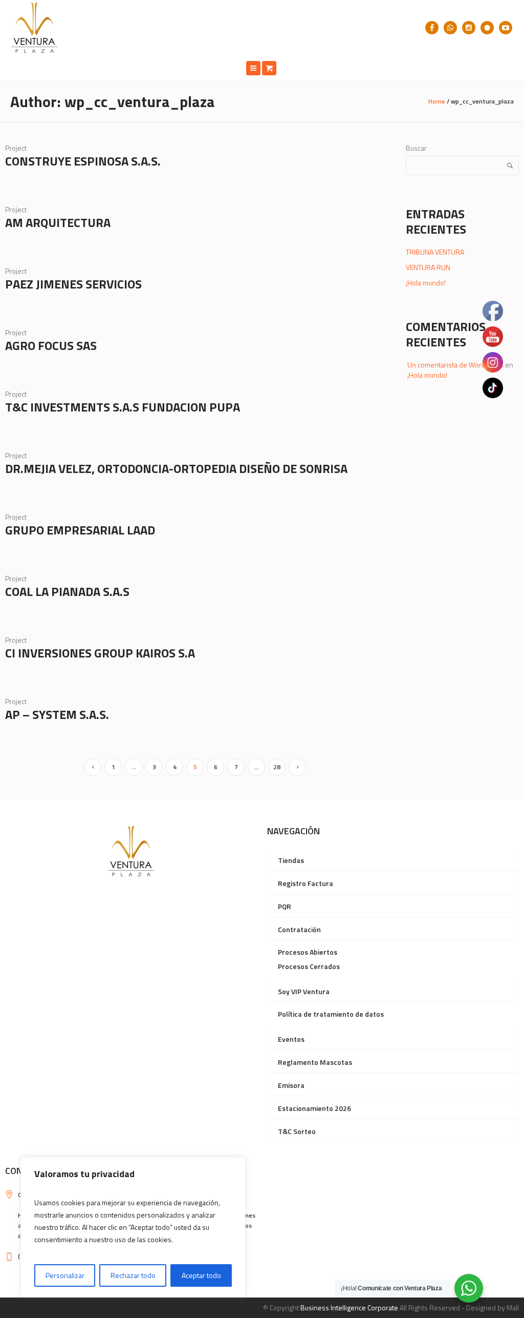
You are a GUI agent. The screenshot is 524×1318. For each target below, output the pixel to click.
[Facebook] (432, 27)
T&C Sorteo (297, 1131)
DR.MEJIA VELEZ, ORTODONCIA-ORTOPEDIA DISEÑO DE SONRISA (176, 468)
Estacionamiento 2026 (314, 1108)
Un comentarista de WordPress (455, 364)
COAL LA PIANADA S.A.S (67, 591)
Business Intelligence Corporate (349, 1307)
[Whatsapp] (450, 27)
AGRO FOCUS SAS (51, 345)
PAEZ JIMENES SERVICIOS (73, 284)
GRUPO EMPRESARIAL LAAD (80, 530)
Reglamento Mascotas (315, 1062)
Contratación (299, 929)
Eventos (291, 1039)
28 (276, 767)
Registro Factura (305, 883)
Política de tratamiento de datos (331, 1013)
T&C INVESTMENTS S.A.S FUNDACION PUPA (122, 407)
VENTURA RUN (428, 267)
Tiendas (291, 860)
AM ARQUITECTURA (58, 222)
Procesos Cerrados (309, 966)
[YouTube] (505, 27)
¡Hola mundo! (426, 282)
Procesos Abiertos (307, 951)
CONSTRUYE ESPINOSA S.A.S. (83, 161)
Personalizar (65, 1275)
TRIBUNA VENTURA (435, 251)
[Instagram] (468, 27)
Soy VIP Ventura (304, 991)
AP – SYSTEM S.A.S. (57, 714)
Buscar (416, 148)
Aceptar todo (201, 1275)
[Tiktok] (487, 27)
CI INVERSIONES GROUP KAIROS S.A (100, 653)
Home (436, 101)
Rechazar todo (133, 1275)
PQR (284, 906)
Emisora (291, 1085)
